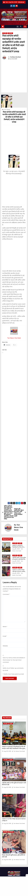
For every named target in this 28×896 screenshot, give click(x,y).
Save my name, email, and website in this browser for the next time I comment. (14, 660)
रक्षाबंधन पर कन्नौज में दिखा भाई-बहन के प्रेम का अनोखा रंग (18, 571)
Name (5, 626)
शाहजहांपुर (10, 33)
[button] (21, 26)
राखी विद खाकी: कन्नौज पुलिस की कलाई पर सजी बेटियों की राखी (19, 559)
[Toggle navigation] (17, 26)
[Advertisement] (14, 76)
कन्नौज (20, 543)
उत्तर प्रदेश (5, 33)
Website (5, 646)
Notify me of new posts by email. (14, 674)
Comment (6, 594)
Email (5, 636)
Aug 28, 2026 (16, 549)
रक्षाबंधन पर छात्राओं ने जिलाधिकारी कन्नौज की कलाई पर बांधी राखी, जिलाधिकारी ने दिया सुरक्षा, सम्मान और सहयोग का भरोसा (13, 748)
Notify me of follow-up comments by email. (13, 669)
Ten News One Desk (15, 57)
